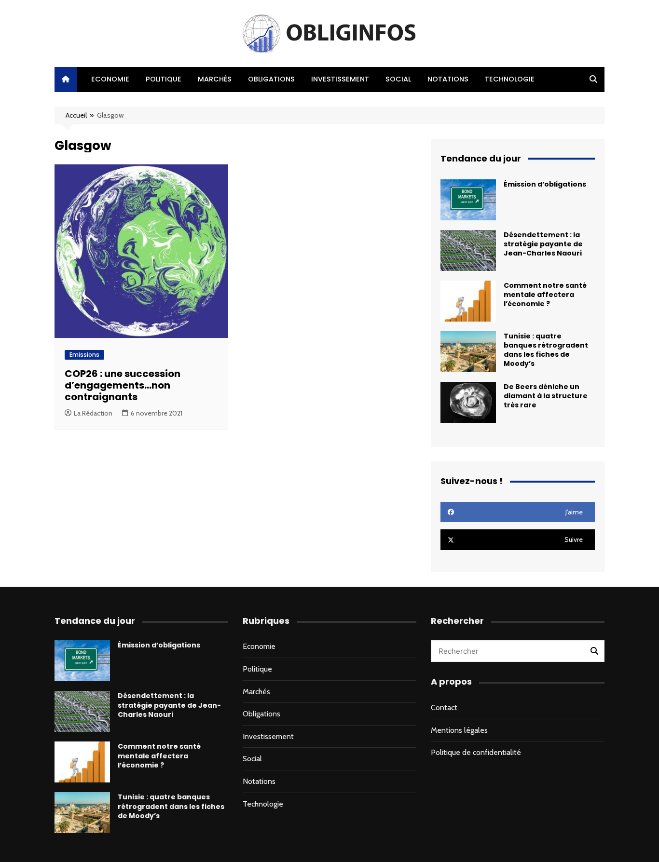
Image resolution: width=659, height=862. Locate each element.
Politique (163, 79)
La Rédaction (93, 413)
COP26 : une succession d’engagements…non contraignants (122, 385)
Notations (447, 79)
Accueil (76, 115)
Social (398, 79)
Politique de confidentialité (476, 752)
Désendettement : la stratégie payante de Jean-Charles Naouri (543, 244)
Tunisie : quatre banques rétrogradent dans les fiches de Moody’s (546, 350)
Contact (444, 707)
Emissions (84, 354)
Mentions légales (459, 730)
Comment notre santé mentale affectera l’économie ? (545, 295)
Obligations (271, 79)
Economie (110, 79)
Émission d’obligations (545, 184)
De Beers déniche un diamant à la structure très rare (546, 396)
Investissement (340, 79)
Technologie (510, 79)
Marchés (215, 79)
